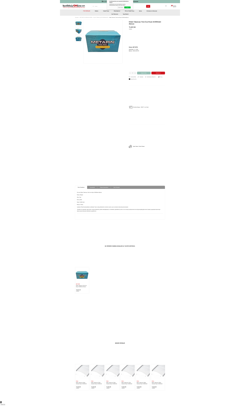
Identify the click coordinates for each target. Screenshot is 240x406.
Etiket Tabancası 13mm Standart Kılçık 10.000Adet (96, 383)
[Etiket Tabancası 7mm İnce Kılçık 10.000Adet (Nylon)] (82, 275)
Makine (96, 11)
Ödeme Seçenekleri (104, 187)
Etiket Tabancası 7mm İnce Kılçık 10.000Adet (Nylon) (81, 286)
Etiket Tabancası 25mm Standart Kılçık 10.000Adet (157, 383)
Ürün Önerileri (117, 187)
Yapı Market (126, 14)
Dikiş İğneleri (117, 11)
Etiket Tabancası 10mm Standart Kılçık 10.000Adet (81, 383)
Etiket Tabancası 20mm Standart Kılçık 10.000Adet (142, 383)
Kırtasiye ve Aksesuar (152, 11)
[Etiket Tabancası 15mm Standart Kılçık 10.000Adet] (112, 372)
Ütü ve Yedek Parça (129, 11)
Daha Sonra (120, 7)
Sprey (140, 11)
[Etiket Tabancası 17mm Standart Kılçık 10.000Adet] (128, 372)
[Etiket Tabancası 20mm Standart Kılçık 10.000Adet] (143, 372)
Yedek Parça (106, 11)
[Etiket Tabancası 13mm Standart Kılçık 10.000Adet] (97, 372)
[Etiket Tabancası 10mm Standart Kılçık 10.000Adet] (82, 372)
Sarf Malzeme (114, 14)
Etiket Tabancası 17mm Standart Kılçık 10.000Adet (127, 383)
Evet (127, 7)
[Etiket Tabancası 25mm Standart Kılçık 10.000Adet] (158, 372)
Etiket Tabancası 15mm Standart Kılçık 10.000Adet (111, 383)
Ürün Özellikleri (81, 187)
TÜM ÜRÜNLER (86, 11)
